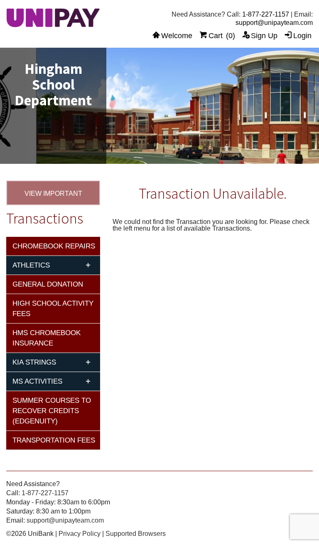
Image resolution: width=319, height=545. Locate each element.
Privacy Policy (80, 533)
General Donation (47, 284)
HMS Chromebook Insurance (46, 338)
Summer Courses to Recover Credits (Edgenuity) (51, 411)
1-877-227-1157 (265, 14)
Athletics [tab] (31, 265)
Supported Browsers (136, 533)
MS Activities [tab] (37, 381)
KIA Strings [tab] (34, 362)
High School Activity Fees (52, 308)
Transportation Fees (53, 440)
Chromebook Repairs (53, 246)
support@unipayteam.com (274, 22)
